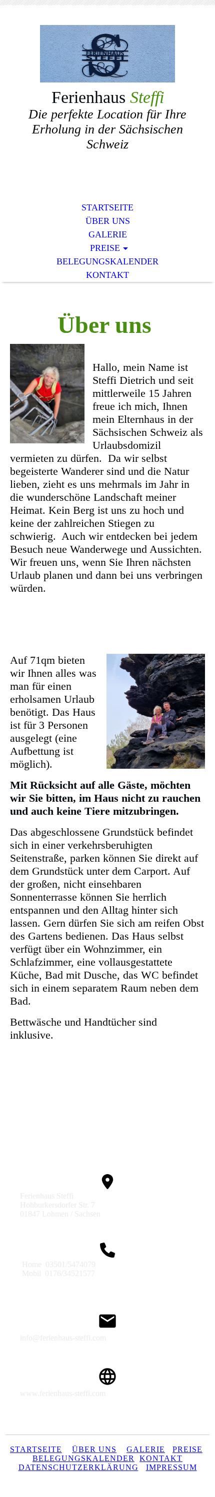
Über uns (108, 221)
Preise (105, 248)
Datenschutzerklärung (78, 1467)
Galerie (107, 234)
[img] (107, 53)
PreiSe (187, 1449)
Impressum (171, 1467)
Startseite (108, 207)
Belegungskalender (107, 261)
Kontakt (107, 275)
